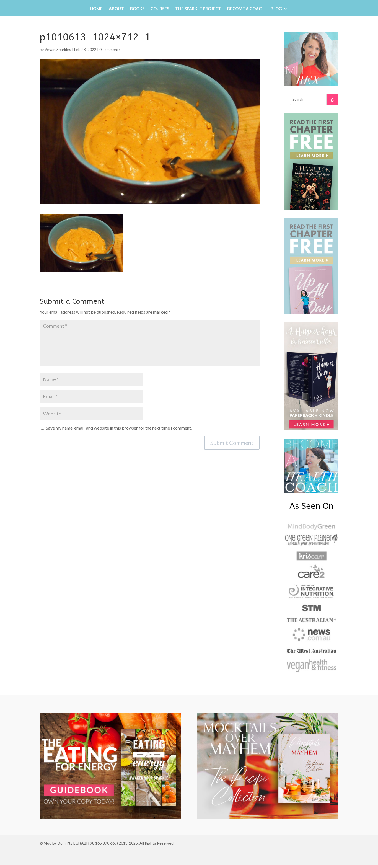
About (116, 9)
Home (96, 9)
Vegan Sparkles (58, 49)
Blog (276, 9)
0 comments (110, 49)
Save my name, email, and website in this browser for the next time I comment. (119, 427)
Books (137, 9)
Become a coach (246, 9)
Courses (160, 9)
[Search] (332, 99)
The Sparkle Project (198, 9)
